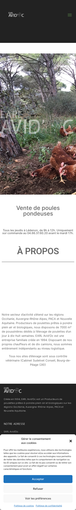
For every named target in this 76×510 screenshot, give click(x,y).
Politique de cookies (24, 505)
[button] (70, 441)
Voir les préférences (38, 498)
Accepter (38, 479)
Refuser (38, 488)
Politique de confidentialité (49, 505)
